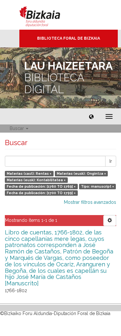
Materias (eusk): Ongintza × (81, 173)
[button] (91, 116)
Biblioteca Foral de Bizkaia (68, 38)
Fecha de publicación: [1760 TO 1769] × (41, 186)
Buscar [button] (17, 128)
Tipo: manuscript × (97, 186)
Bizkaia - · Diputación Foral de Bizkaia (46, 15)
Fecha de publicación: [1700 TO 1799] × (41, 193)
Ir (110, 161)
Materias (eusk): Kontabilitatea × (36, 180)
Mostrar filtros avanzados (90, 202)
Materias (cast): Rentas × (29, 173)
